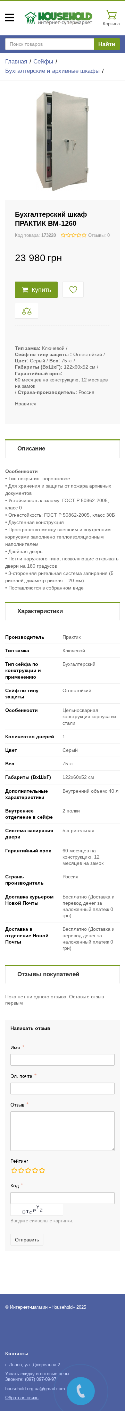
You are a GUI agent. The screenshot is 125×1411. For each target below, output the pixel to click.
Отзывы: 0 (99, 235)
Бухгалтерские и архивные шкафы (52, 71)
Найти (106, 44)
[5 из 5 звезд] (41, 1170)
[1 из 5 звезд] (13, 1170)
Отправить (27, 1239)
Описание (31, 448)
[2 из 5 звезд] (20, 1170)
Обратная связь (22, 1397)
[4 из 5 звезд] (34, 1170)
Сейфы (43, 61)
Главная (16, 61)
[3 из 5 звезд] (27, 1170)
